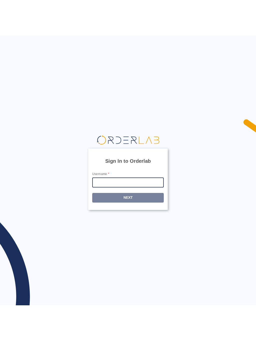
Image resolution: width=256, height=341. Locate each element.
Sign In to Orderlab (128, 161)
